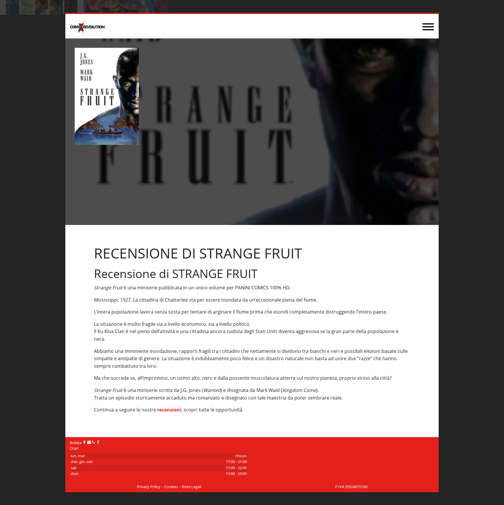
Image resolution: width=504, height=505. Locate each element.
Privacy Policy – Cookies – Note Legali (169, 486)
